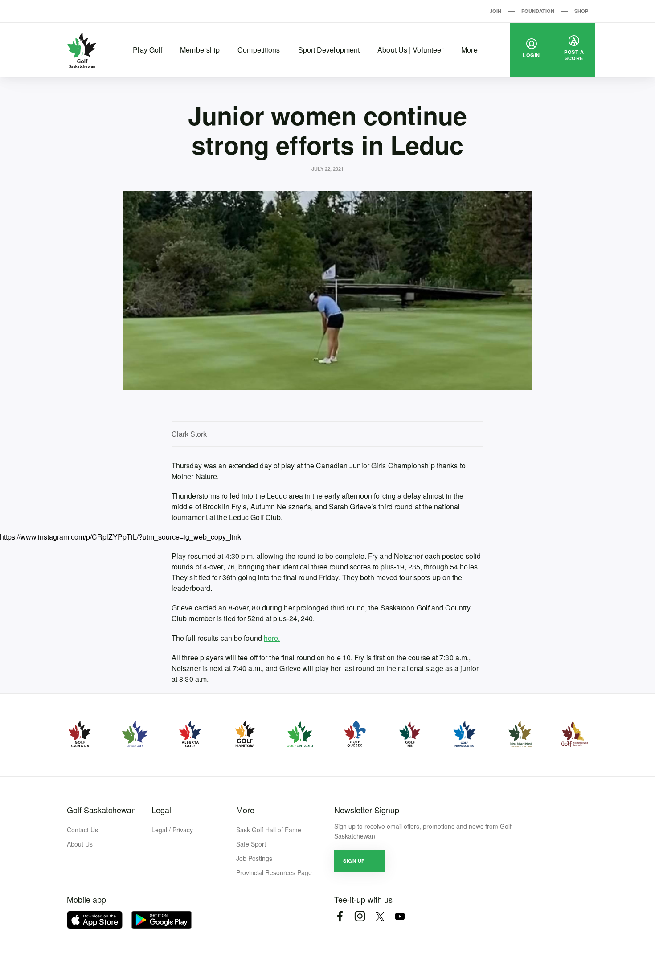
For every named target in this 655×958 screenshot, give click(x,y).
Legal (161, 809)
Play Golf (147, 50)
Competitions (258, 50)
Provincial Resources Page (274, 872)
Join (495, 11)
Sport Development (329, 50)
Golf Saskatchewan (101, 809)
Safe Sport (251, 843)
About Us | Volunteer (410, 50)
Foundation (537, 11)
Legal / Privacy (172, 829)
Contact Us (82, 829)
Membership (200, 50)
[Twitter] (379, 916)
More (469, 50)
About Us (80, 843)
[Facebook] (339, 916)
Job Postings (254, 858)
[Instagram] (359, 916)
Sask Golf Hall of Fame (268, 829)
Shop (581, 11)
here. (272, 638)
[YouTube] (399, 916)
